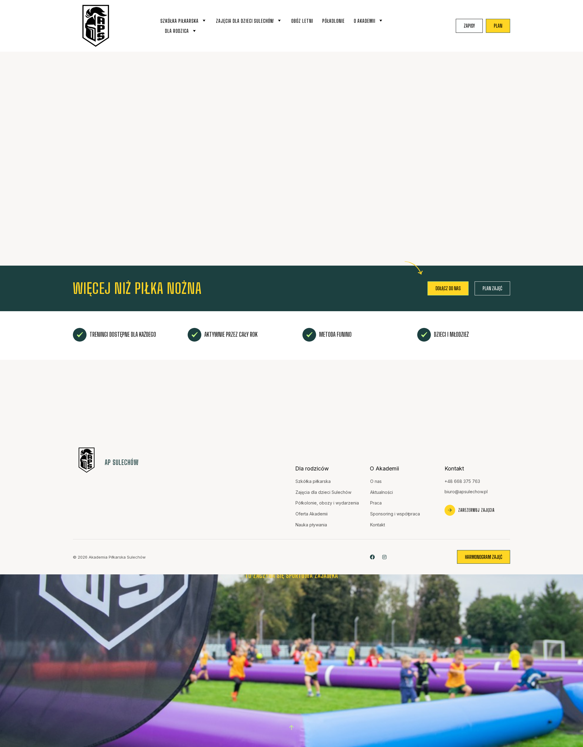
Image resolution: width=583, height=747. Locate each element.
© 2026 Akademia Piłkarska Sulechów (109, 557)
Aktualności (381, 492)
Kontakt (377, 524)
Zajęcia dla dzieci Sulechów (245, 21)
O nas (376, 481)
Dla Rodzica (177, 31)
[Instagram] (384, 557)
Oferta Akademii (311, 513)
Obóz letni (302, 21)
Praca (376, 502)
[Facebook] (372, 557)
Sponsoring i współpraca (395, 513)
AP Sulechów (122, 462)
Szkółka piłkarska (179, 21)
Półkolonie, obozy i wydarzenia (327, 502)
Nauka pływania (311, 524)
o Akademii (364, 21)
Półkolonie (333, 21)
